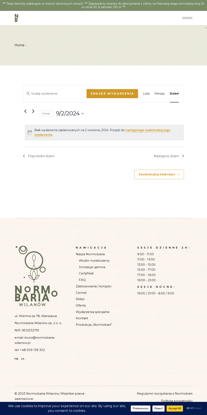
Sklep (80, 299)
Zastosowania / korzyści (93, 286)
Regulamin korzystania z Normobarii (164, 393)
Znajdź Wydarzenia (112, 93)
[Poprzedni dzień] (25, 111)
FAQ (82, 280)
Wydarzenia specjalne (93, 312)
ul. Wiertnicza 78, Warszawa (36, 316)
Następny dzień (166, 156)
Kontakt (82, 318)
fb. (17, 359)
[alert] (104, 132)
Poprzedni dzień (41, 156)
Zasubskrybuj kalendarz (156, 174)
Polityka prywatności (176, 401)
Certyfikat (86, 273)
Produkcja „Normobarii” (94, 325)
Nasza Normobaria (90, 254)
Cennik (81, 293)
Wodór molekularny (94, 260)
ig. (23, 359)
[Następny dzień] (33, 111)
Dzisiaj (46, 113)
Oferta (81, 305)
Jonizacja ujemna (92, 267)
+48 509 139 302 (32, 350)
